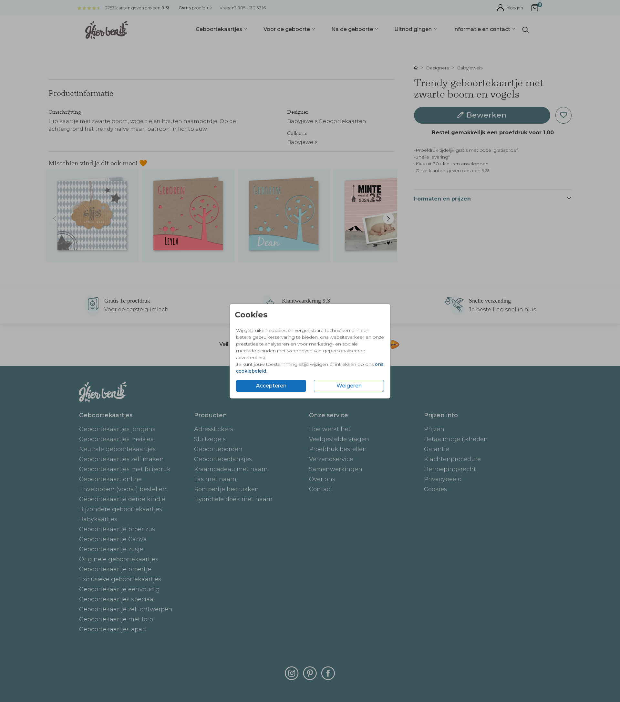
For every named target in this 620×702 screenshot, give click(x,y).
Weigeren (349, 386)
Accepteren (271, 386)
